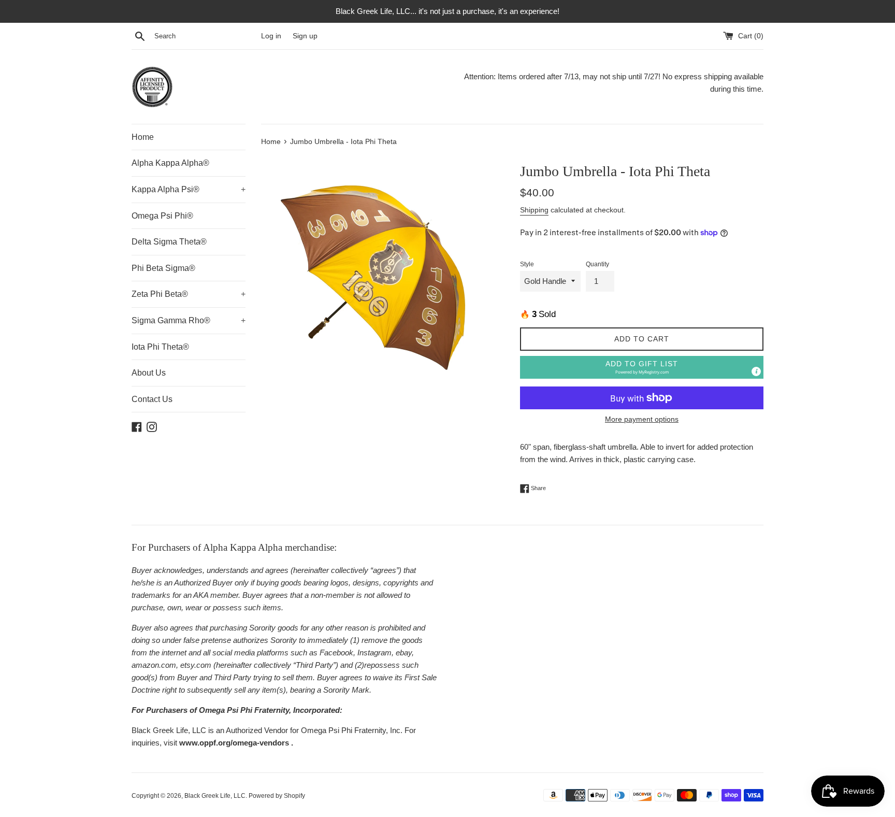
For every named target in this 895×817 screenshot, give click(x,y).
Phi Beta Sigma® (163, 268)
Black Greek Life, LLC (215, 795)
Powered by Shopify (277, 795)
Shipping (534, 210)
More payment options (642, 419)
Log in (271, 36)
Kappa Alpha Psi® (189, 189)
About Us (149, 372)
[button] (641, 367)
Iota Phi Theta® (160, 346)
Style (527, 264)
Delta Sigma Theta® (169, 241)
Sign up (305, 36)
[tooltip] (756, 371)
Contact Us (152, 399)
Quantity (597, 264)
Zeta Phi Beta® (189, 294)
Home (143, 137)
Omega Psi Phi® (162, 215)
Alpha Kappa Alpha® (170, 163)
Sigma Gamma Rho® (189, 320)
